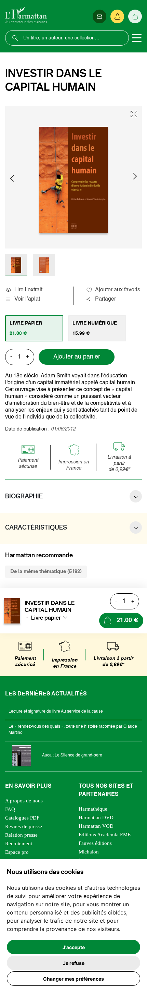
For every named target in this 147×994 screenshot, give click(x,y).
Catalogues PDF (22, 818)
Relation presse (21, 835)
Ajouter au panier (76, 357)
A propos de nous (24, 800)
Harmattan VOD (96, 826)
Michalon (89, 851)
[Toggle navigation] (137, 38)
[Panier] (135, 16)
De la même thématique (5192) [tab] (46, 571)
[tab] (34, 328)
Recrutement (18, 843)
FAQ (10, 809)
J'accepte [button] (74, 947)
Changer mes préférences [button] (73, 979)
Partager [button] (105, 299)
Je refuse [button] (73, 963)
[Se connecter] (117, 16)
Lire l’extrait (28, 290)
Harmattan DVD (96, 817)
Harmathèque (93, 809)
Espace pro (17, 852)
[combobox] (51, 617)
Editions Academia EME (105, 834)
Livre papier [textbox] (46, 617)
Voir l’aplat (27, 299)
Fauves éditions (95, 843)
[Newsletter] (99, 16)
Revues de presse (23, 826)
